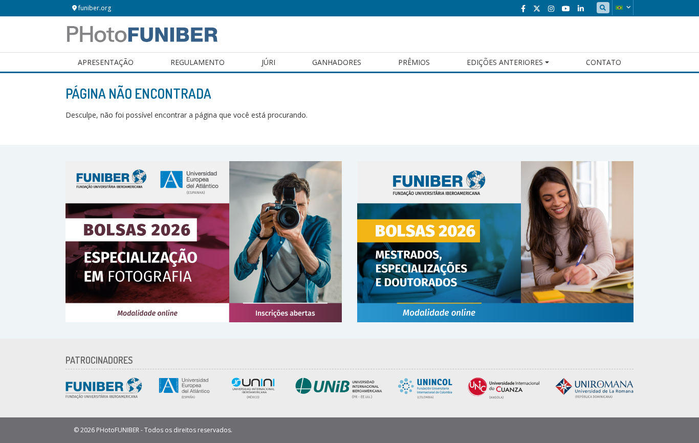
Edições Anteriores (505, 62)
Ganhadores (336, 62)
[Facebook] (523, 8)
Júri (268, 62)
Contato (603, 62)
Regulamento (197, 62)
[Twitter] (536, 8)
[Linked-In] (581, 8)
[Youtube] (566, 8)
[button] (623, 7)
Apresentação (106, 62)
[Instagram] (551, 8)
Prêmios (414, 62)
